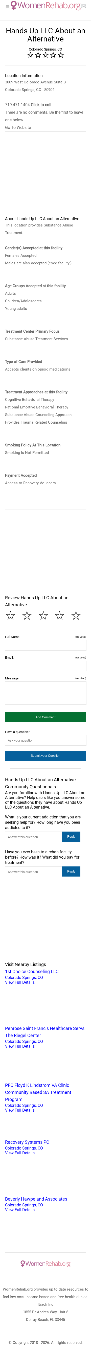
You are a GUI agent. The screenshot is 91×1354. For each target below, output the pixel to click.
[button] (45, 717)
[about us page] (83, 7)
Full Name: (45, 637)
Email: (45, 657)
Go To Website (18, 127)
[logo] (45, 6)
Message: (45, 678)
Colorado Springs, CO (32, 977)
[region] (45, 177)
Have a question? (17, 732)
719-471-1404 (28, 104)
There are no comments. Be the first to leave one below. (44, 116)
